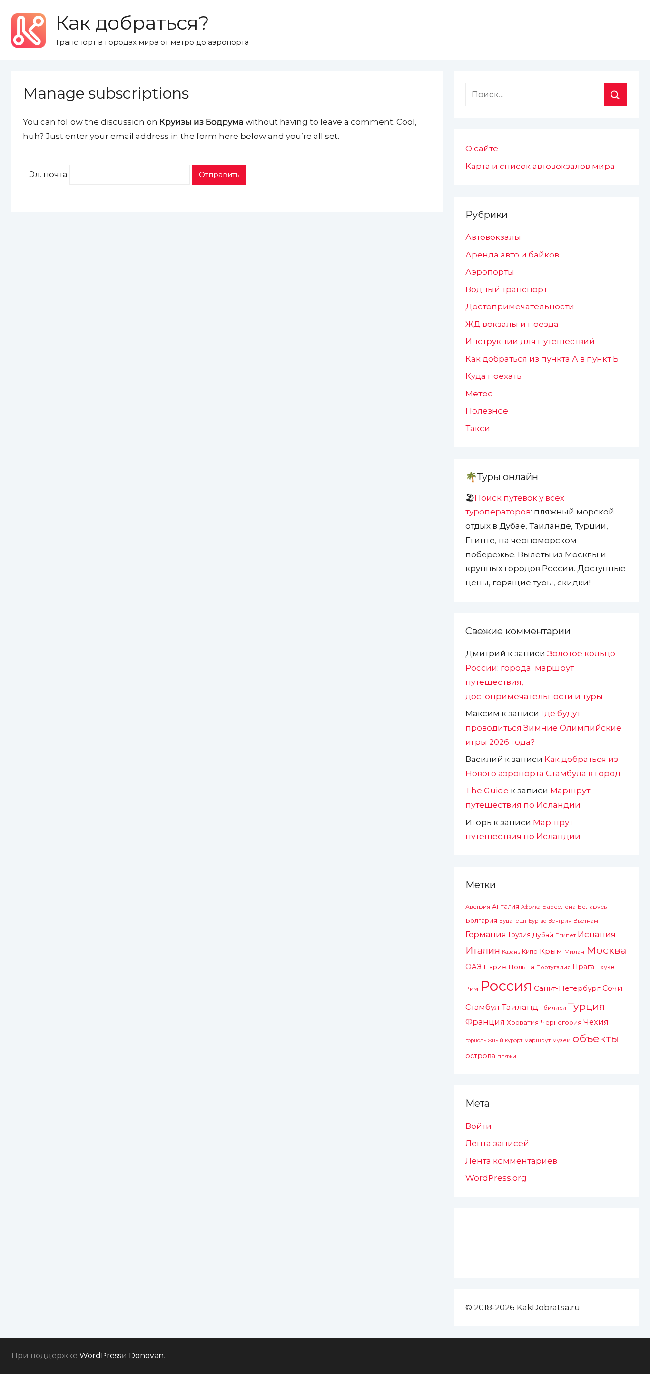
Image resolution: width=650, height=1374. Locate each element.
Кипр (530, 951)
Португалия (553, 967)
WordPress (100, 1355)
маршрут (537, 1040)
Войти (478, 1126)
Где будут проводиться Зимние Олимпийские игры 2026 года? (543, 728)
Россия (506, 986)
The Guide (487, 790)
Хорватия (523, 1022)
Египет (565, 935)
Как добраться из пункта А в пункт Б (542, 359)
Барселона (559, 906)
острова (480, 1055)
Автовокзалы (493, 237)
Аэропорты (489, 272)
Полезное (486, 410)
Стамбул (482, 1007)
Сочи (612, 988)
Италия (482, 950)
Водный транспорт (506, 289)
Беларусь (592, 906)
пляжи (506, 1056)
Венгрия (559, 921)
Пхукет (606, 966)
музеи (561, 1040)
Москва (606, 950)
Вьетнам (585, 921)
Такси (477, 428)
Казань (511, 952)
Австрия (477, 906)
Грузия (519, 934)
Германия (485, 934)
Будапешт (513, 921)
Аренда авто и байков (512, 254)
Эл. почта (48, 174)
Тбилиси (553, 1007)
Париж (495, 966)
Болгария (481, 920)
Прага (583, 966)
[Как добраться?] (28, 30)
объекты (595, 1038)
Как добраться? (132, 22)
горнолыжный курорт (493, 1040)
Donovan (146, 1355)
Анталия (505, 906)
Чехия (596, 1022)
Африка (531, 907)
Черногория (561, 1022)
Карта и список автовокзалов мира (540, 166)
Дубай (542, 935)
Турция (586, 1006)
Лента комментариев (511, 1161)
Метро (479, 393)
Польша (521, 966)
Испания (597, 934)
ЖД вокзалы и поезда (512, 324)
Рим (471, 988)
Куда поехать (493, 376)
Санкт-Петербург (567, 988)
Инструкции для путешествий (530, 341)
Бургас (537, 921)
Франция (485, 1022)
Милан (574, 952)
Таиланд (520, 1007)
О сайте (481, 148)
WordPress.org (496, 1178)
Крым (551, 951)
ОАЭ (473, 966)
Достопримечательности (519, 306)
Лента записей (497, 1143)
